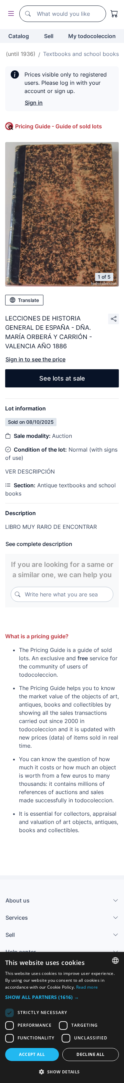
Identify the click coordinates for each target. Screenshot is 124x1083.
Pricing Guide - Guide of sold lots (58, 126)
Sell (48, 36)
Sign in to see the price (35, 359)
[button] (62, 997)
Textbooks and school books (81, 53)
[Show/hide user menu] (9, 14)
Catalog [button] (18, 36)
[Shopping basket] (114, 13)
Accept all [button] (32, 1054)
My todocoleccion (92, 36)
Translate (28, 300)
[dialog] (62, 1017)
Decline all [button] (90, 1054)
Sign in (34, 102)
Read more (87, 987)
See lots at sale (62, 378)
